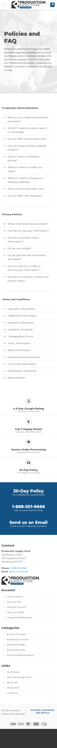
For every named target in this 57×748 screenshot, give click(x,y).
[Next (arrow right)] (11, 743)
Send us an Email (28, 522)
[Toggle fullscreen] (11, 731)
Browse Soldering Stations (20, 655)
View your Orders (15, 612)
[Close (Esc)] (27, 731)
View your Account (16, 607)
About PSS (12, 682)
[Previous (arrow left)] (2, 743)
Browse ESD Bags (16, 644)
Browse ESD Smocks (17, 639)
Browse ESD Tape (16, 650)
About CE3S (13, 687)
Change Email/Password (19, 617)
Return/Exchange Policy (19, 677)
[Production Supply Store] (28, 5)
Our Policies (13, 672)
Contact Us (12, 693)
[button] (4, 5)
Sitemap (20, 714)
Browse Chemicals (16, 634)
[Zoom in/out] (2, 731)
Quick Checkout (15, 596)
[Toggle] (4, 118)
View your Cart (14, 602)
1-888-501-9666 (28, 506)
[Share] (19, 731)
